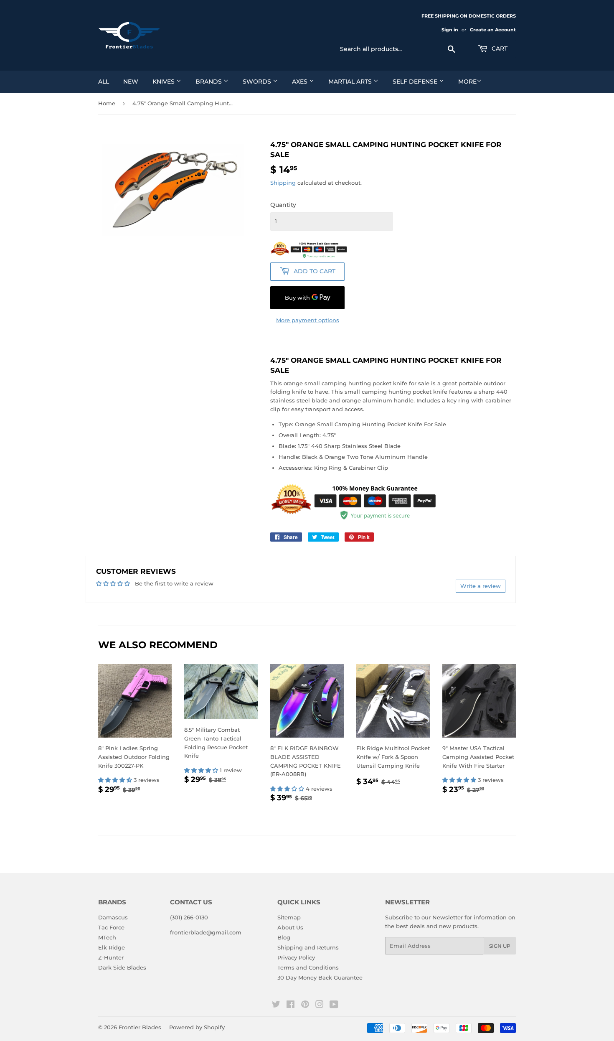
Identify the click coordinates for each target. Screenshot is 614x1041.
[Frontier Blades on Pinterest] (305, 1005)
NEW (130, 81)
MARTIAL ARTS (350, 81)
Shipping (283, 182)
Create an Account (493, 30)
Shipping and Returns (308, 947)
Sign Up (499, 946)
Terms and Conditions (308, 967)
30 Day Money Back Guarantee (320, 977)
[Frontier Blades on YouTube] (334, 1005)
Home (106, 103)
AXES (300, 81)
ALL (103, 81)
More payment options (307, 320)
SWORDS (258, 81)
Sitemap (289, 917)
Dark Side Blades (122, 967)
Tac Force (111, 927)
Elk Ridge (111, 947)
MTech (107, 937)
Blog (283, 937)
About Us (290, 927)
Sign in (449, 30)
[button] (116, 779)
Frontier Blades (140, 1027)
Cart (498, 48)
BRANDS (209, 81)
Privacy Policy (296, 957)
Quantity (283, 205)
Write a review (480, 586)
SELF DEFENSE (416, 81)
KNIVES (164, 81)
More (467, 81)
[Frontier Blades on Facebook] (290, 1005)
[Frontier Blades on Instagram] (319, 1005)
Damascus (113, 917)
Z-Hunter (111, 957)
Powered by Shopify (197, 1027)
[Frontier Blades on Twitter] (276, 1005)
